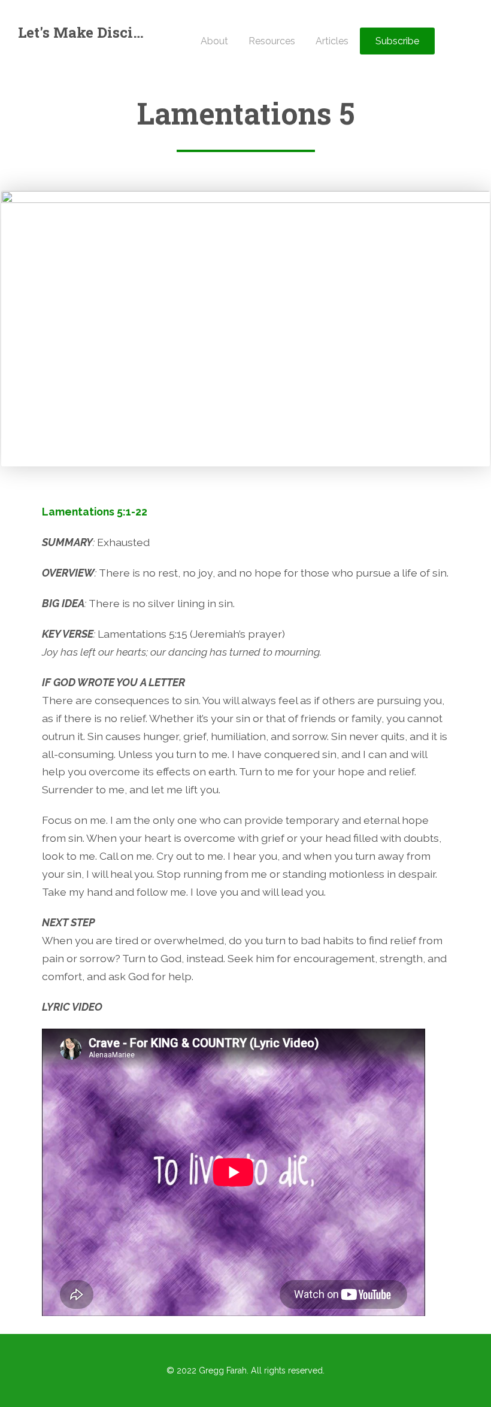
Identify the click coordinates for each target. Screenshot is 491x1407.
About (214, 41)
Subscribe (397, 41)
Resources (271, 41)
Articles (332, 41)
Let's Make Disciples (82, 32)
